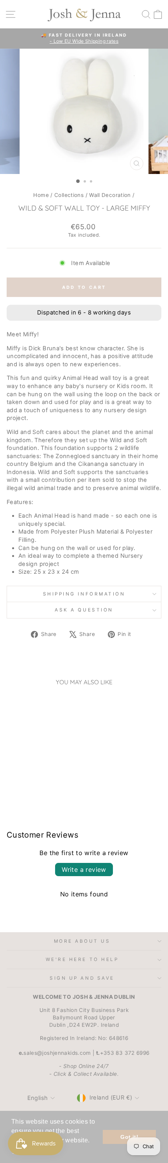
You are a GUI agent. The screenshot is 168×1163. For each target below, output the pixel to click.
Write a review (84, 869)
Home (40, 195)
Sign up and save (82, 978)
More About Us (82, 941)
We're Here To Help (82, 959)
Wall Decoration (110, 195)
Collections (69, 195)
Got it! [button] (129, 1137)
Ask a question (84, 610)
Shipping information (84, 594)
